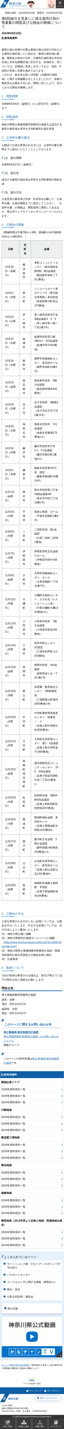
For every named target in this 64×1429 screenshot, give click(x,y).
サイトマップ (35, 1391)
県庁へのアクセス (48, 1398)
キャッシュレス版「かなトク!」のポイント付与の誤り (33, 1265)
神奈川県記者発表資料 (19, 1365)
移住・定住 (13, 1289)
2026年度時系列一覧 (13, 1089)
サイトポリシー (54, 1391)
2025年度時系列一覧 (13, 1096)
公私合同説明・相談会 (20, 1296)
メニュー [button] (60, 6)
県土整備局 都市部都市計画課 (21, 1032)
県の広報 (12, 1308)
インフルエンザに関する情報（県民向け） (32, 1282)
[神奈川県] (9, 1398)
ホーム (5, 1365)
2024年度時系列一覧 (13, 1102)
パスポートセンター (19, 1274)
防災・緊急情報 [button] (51, 6)
